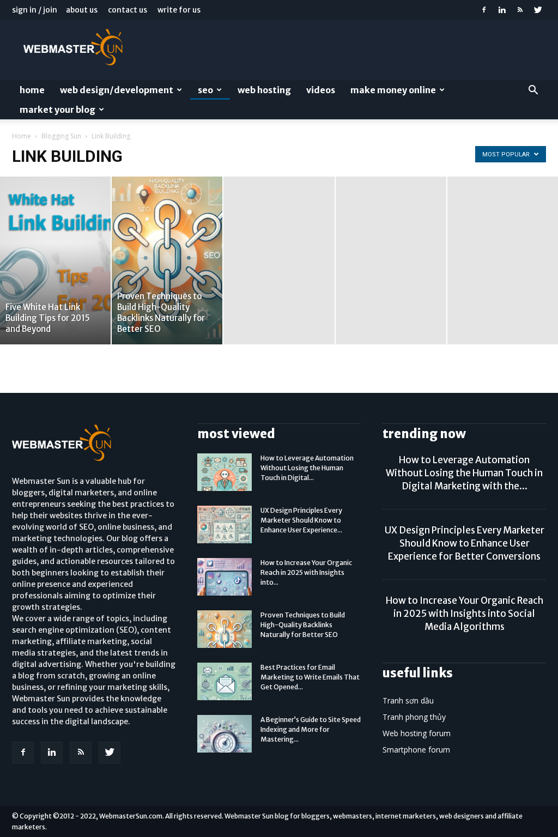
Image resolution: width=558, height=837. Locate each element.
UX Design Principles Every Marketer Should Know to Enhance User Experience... (301, 520)
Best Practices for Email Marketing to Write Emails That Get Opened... (310, 677)
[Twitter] (538, 10)
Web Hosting (264, 89)
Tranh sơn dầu (408, 700)
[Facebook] (484, 10)
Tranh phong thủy (414, 717)
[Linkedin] (502, 10)
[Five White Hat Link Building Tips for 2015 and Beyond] (55, 260)
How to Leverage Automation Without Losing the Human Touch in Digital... (307, 468)
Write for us (179, 10)
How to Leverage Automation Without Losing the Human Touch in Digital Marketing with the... (464, 473)
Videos (320, 89)
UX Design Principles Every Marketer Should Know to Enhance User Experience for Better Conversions (464, 543)
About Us (82, 10)
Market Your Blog (57, 109)
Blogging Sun (61, 136)
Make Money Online (393, 89)
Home (32, 89)
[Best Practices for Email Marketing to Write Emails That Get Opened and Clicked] (224, 681)
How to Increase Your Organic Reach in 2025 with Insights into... (306, 572)
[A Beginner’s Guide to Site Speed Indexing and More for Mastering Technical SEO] (224, 734)
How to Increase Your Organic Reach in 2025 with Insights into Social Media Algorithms (464, 614)
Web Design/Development (116, 89)
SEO (205, 89)
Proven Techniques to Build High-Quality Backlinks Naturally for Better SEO (302, 625)
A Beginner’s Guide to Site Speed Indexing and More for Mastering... (310, 729)
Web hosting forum (417, 733)
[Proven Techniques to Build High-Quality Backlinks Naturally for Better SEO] (167, 260)
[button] (533, 91)
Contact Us (127, 10)
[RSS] (520, 10)
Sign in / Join (34, 10)
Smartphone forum (416, 749)
